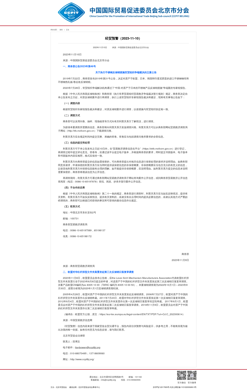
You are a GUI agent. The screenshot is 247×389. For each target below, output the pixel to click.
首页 (61, 29)
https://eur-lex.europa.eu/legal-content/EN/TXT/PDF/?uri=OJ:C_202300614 (141, 314)
